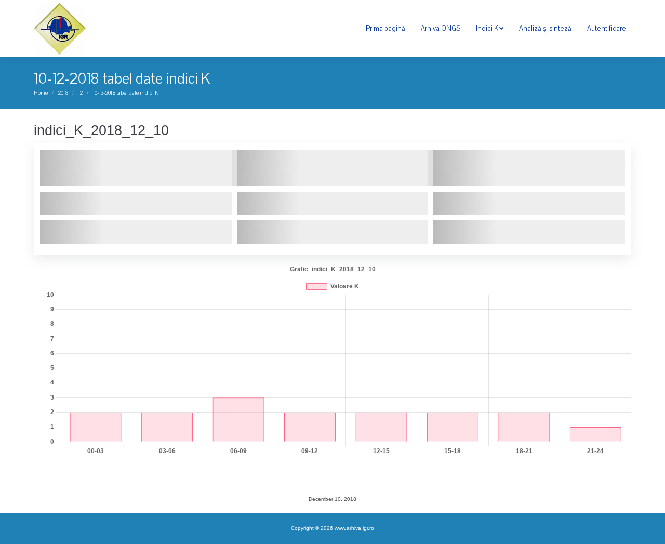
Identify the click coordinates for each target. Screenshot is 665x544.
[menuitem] (385, 28)
